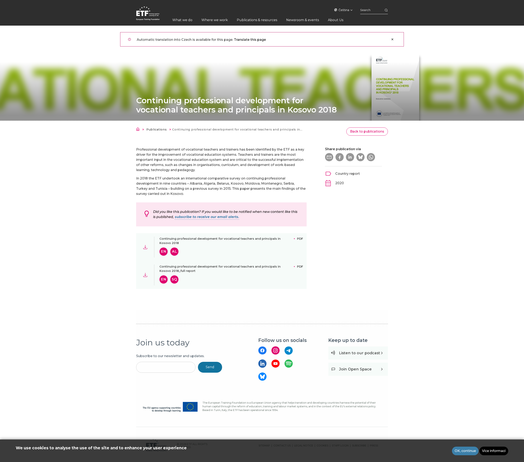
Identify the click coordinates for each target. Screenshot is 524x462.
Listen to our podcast (359, 353)
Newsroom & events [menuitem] (302, 20)
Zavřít (392, 39)
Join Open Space (355, 369)
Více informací (494, 451)
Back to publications (367, 131)
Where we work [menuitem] (214, 20)
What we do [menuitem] (182, 20)
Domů (139, 129)
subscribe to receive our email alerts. (207, 217)
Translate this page (250, 40)
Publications (156, 129)
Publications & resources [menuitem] (257, 20)
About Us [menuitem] (335, 20)
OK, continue (465, 451)
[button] (329, 157)
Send (210, 367)
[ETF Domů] (152, 16)
